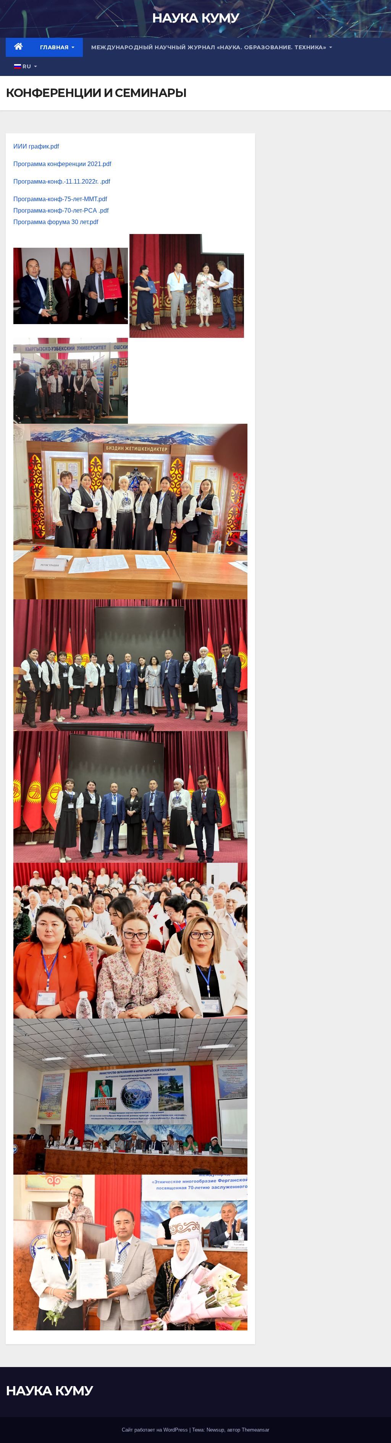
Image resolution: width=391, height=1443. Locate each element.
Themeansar (255, 1430)
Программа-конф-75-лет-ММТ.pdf (60, 199)
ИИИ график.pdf (36, 146)
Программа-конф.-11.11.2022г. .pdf (61, 181)
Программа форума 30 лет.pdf (55, 222)
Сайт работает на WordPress (155, 1430)
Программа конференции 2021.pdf (62, 164)
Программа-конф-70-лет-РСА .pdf (60, 210)
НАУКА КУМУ (195, 18)
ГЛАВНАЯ (55, 47)
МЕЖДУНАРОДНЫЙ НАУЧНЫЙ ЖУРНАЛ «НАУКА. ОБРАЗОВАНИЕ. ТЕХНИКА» (209, 47)
